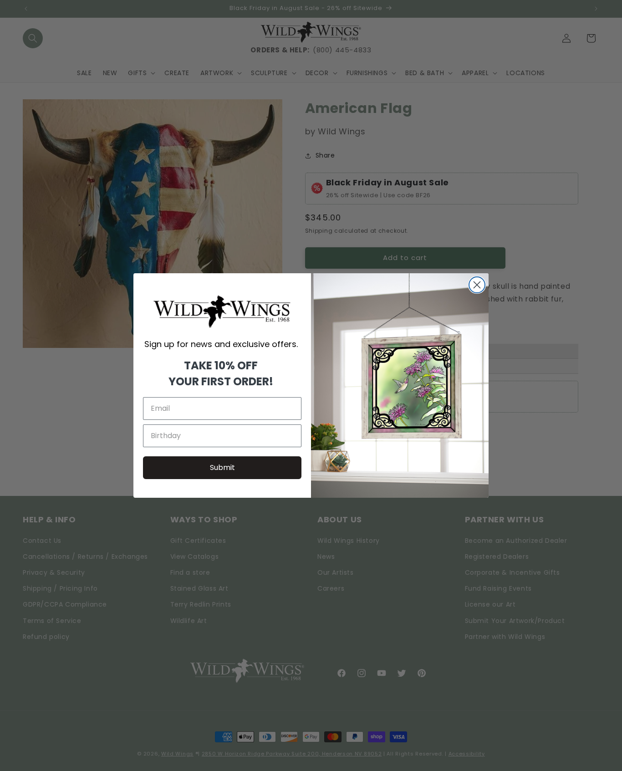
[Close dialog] (477, 285)
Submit (222, 467)
